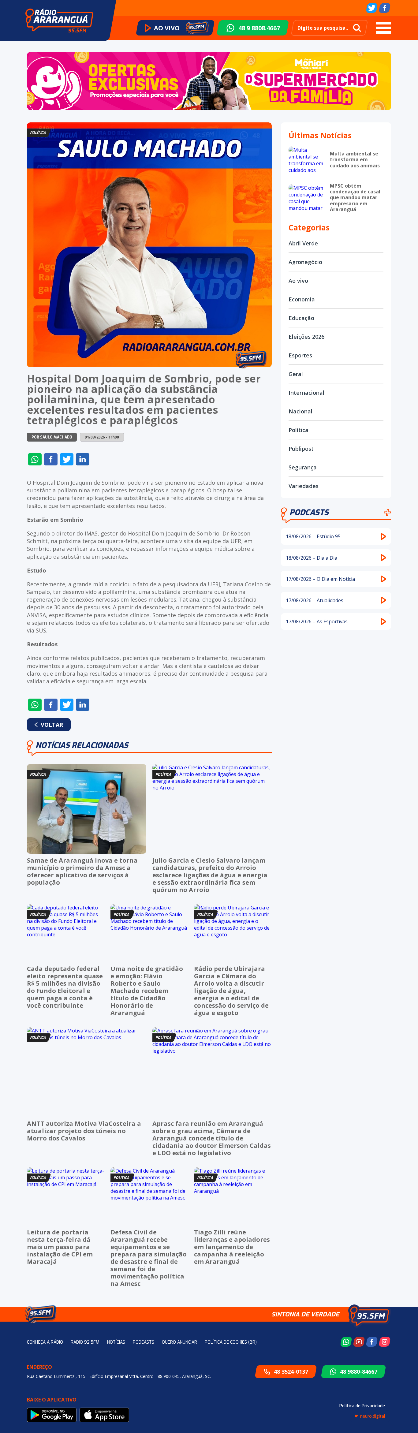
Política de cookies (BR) (231, 1342)
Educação (301, 318)
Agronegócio (305, 262)
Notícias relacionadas (81, 745)
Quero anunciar (179, 1342)
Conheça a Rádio (45, 1342)
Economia (302, 299)
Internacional (306, 392)
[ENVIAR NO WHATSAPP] (35, 459)
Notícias (116, 1342)
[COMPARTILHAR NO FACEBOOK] (51, 459)
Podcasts (309, 512)
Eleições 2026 (306, 336)
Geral (296, 374)
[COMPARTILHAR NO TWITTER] (66, 459)
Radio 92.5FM (85, 1342)
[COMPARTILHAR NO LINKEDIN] (82, 459)
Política (298, 430)
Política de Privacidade (362, 1406)
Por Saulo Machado (52, 437)
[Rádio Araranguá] (59, 20)
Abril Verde (303, 243)
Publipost (301, 448)
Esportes (300, 355)
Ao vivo (298, 280)
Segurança (303, 467)
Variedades (304, 486)
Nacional (300, 411)
